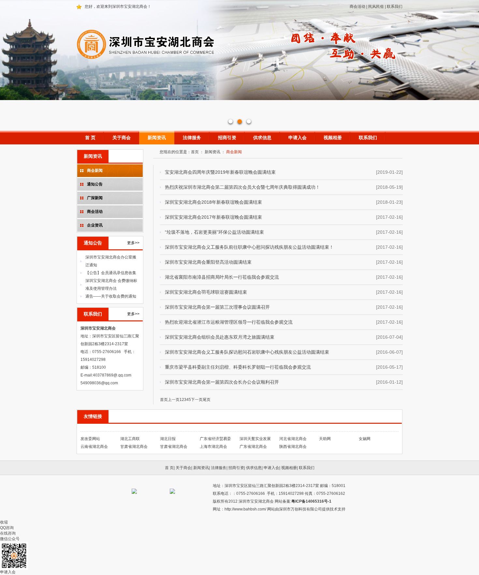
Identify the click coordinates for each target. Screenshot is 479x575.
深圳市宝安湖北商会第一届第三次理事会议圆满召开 (217, 307)
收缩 (4, 522)
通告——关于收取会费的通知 (110, 296)
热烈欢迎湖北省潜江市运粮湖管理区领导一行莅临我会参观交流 (229, 322)
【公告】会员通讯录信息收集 (110, 273)
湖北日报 (168, 438)
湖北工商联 (130, 438)
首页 (195, 152)
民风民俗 (376, 6)
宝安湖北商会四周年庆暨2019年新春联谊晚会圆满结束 (220, 172)
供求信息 (262, 137)
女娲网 (364, 438)
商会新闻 (95, 170)
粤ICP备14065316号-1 (311, 501)
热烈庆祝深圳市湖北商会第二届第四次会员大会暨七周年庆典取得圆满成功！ (242, 187)
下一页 (197, 399)
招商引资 (227, 137)
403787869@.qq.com (112, 375)
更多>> (133, 243)
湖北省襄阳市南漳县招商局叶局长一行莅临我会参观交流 (222, 277)
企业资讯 (95, 225)
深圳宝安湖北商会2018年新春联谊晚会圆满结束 (213, 202)
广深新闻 (95, 198)
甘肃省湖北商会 (134, 446)
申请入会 (297, 137)
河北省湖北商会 (293, 438)
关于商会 (121, 137)
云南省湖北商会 (94, 446)
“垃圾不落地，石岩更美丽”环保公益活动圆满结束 (214, 232)
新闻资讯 (157, 137)
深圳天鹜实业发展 (255, 438)
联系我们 (394, 6)
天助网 (325, 438)
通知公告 (95, 184)
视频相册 (333, 137)
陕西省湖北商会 (293, 446)
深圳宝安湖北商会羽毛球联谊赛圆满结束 (206, 292)
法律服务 (192, 137)
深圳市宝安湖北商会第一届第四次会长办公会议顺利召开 (222, 382)
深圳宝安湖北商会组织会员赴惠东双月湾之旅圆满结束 (219, 337)
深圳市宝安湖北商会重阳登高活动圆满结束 (208, 262)
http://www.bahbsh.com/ (246, 509)
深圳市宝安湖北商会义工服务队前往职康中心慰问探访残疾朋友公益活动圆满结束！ (249, 247)
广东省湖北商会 (253, 446)
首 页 (90, 137)
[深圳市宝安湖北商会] (239, 61)
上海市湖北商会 (213, 446)
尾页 (206, 399)
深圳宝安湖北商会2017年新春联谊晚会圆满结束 (213, 217)
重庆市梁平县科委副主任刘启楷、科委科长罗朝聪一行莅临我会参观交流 (238, 367)
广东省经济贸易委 (215, 438)
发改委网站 (90, 438)
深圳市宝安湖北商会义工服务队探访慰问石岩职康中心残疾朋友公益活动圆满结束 (247, 352)
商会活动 (357, 6)
